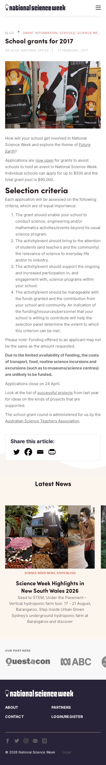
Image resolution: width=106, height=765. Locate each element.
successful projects (55, 392)
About (11, 707)
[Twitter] (16, 452)
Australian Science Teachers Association (42, 420)
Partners (61, 707)
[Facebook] (28, 452)
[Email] (40, 452)
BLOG (9, 33)
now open (45, 160)
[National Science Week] (35, 8)
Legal (67, 752)
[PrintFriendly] (52, 452)
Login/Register (67, 716)
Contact (14, 716)
